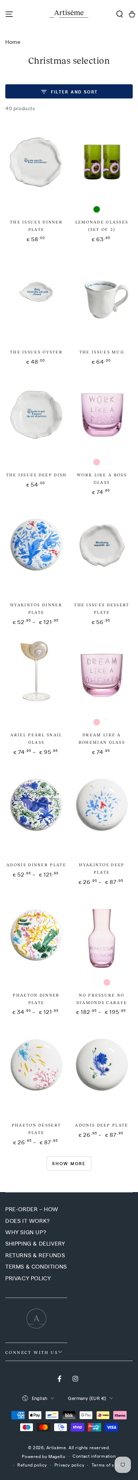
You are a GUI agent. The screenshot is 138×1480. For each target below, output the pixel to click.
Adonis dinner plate (36, 864)
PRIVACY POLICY (28, 1278)
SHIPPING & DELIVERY (35, 1243)
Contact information (94, 1456)
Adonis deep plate (101, 1125)
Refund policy (32, 1465)
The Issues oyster (36, 352)
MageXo (56, 1456)
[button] (119, 14)
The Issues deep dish (36, 474)
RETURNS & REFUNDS (35, 1255)
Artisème (56, 1447)
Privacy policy (69, 1465)
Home (12, 41)
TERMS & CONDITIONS (36, 1266)
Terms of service (110, 1465)
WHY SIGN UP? (25, 1232)
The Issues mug (101, 352)
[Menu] (9, 14)
